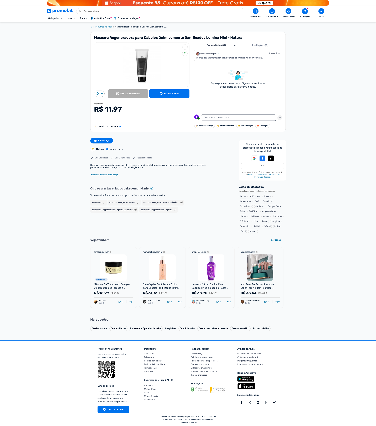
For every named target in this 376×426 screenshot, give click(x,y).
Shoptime (275, 221)
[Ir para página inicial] (92, 27)
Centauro (259, 206)
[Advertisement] (146, 225)
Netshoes (277, 216)
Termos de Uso (274, 175)
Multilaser (254, 216)
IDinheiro (148, 385)
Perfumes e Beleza (104, 27)
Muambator (149, 399)
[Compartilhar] (185, 53)
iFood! (243, 231)
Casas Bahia (246, 206)
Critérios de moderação (248, 357)
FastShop (253, 211)
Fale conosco (150, 357)
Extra (242, 211)
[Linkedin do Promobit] (266, 402)
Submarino (245, 226)
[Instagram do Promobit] (258, 402)
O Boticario (245, 221)
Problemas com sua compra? (250, 364)
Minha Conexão (151, 396)
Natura (266, 216)
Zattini (257, 226)
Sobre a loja (103, 140)
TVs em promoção (199, 375)
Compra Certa (274, 206)
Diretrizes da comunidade (249, 353)
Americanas (245, 201)
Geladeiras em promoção (202, 367)
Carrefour (267, 201)
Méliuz (147, 392)
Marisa (243, 216)
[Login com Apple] (271, 158)
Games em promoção (200, 364)
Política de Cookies (262, 177)
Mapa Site (148, 371)
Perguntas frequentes (247, 360)
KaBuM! (267, 226)
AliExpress (255, 196)
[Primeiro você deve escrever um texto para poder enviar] (279, 117)
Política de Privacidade (257, 175)
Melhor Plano (150, 389)
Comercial (149, 353)
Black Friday (196, 353)
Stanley (253, 231)
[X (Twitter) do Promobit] (250, 402)
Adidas (243, 196)
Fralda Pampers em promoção (204, 371)
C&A (257, 201)
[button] (252, 158)
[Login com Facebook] (262, 158)
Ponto (264, 221)
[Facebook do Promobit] (241, 402)
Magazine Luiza (269, 211)
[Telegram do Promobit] (274, 402)
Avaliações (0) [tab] (260, 45)
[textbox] (239, 117)
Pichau (277, 226)
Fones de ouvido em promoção (205, 360)
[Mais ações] (185, 47)
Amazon (267, 196)
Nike (256, 221)
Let (217, 54)
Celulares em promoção (202, 357)
